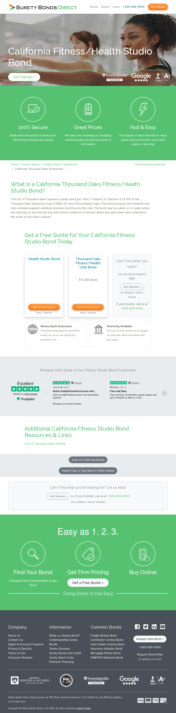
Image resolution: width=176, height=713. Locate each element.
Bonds (94, 6)
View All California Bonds (88, 459)
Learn (116, 6)
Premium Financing (61, 661)
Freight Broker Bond (104, 635)
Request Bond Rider (150, 654)
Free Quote (158, 6)
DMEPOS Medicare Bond (107, 657)
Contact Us (15, 639)
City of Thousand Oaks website (45, 443)
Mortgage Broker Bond (105, 653)
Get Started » (24, 77)
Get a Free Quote (44, 307)
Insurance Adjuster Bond (106, 648)
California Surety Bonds (149, 164)
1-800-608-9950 (134, 6)
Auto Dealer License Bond (107, 644)
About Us (14, 635)
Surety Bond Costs (61, 657)
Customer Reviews (20, 657)
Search (105, 6)
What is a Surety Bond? (64, 635)
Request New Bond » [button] (149, 639)
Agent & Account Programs (25, 644)
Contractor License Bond (107, 639)
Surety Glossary (59, 648)
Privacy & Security (20, 648)
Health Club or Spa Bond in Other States (88, 470)
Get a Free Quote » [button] (87, 583)
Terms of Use (16, 653)
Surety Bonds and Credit (65, 653)
